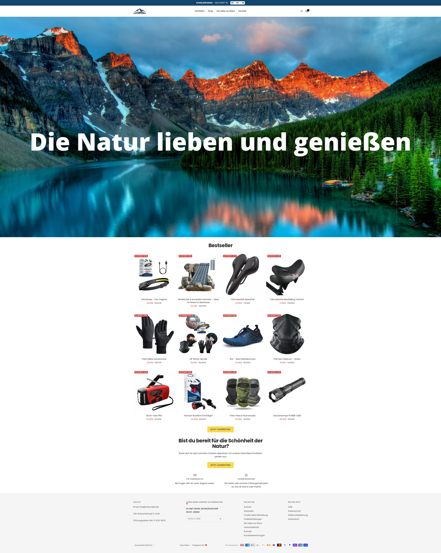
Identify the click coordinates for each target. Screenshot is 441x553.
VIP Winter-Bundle (198, 359)
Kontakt (242, 11)
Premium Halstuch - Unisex (287, 359)
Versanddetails (251, 527)
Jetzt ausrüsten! (220, 429)
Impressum (293, 519)
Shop (210, 11)
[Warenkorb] (306, 11)
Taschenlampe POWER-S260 (287, 415)
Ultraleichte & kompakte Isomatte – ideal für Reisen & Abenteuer (198, 301)
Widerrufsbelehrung (298, 515)
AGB (290, 507)
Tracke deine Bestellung (256, 515)
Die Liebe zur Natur (226, 11)
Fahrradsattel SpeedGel (242, 299)
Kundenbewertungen (254, 535)
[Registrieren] (220, 519)
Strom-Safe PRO (154, 415)
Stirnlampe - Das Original (154, 299)
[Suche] (302, 11)
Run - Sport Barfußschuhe (243, 359)
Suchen (247, 507)
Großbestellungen (253, 519)
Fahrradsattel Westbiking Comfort (287, 299)
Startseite (199, 11)
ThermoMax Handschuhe (154, 359)
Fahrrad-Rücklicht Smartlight (198, 415)
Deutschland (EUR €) (143, 545)
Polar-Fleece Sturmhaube (242, 415)
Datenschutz (294, 511)
